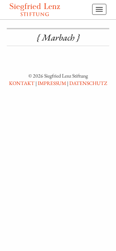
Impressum (52, 83)
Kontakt (21, 83)
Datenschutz (88, 83)
